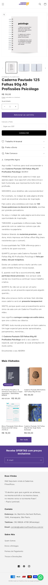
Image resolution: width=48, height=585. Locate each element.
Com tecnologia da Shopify (32, 581)
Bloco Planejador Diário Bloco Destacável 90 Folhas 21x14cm (12, 428)
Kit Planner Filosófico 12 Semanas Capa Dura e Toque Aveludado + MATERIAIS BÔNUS (12, 392)
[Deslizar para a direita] (45, 68)
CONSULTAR (24, 133)
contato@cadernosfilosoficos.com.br (27, 527)
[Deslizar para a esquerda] (2, 68)
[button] (2, 4)
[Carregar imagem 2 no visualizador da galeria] (24, 67)
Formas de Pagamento (14, 551)
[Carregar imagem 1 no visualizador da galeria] (11, 67)
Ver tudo (24, 439)
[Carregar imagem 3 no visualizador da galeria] (36, 67)
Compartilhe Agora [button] (12, 160)
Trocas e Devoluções (13, 556)
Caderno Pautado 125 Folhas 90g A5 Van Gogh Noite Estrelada (34, 428)
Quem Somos (10, 541)
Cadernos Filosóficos (18, 581)
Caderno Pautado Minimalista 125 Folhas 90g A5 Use (34, 390)
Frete (3, 97)
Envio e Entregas (12, 546)
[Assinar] (40, 460)
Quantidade (6, 101)
